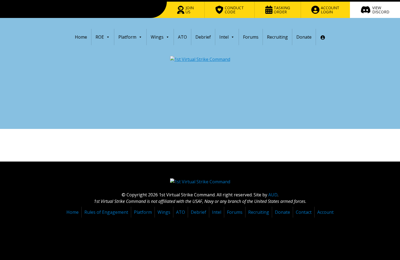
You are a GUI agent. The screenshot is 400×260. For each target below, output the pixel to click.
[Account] (323, 37)
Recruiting (277, 37)
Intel (224, 37)
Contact (304, 212)
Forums (251, 37)
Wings (157, 37)
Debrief (203, 37)
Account (325, 212)
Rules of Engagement (106, 212)
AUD (273, 195)
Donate (304, 37)
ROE (100, 37)
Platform (127, 37)
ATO (182, 37)
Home (81, 37)
